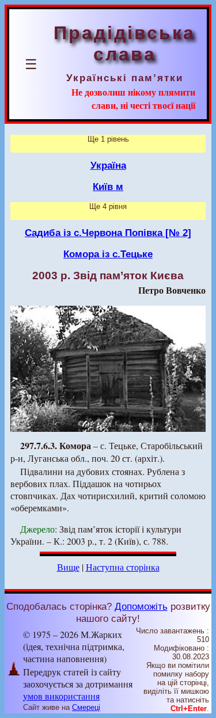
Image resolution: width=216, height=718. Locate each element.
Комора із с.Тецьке (108, 254)
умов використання (61, 696)
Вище (68, 567)
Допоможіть (141, 606)
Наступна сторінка (123, 567)
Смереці (86, 707)
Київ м (108, 186)
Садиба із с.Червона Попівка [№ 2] (108, 232)
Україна (108, 165)
